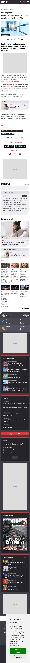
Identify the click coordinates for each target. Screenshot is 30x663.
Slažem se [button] (18, 649)
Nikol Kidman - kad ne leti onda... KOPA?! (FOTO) (15, 568)
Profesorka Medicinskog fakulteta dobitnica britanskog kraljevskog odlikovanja (15, 363)
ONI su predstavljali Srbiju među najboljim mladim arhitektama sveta (15, 382)
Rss (26, 434)
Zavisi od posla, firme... (11, 453)
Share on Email (22, 39)
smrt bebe (19, 131)
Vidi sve (24, 358)
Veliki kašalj (5, 131)
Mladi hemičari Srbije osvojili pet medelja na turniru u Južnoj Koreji (15, 369)
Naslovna (6, 625)
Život (5, 636)
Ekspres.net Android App (20, 146)
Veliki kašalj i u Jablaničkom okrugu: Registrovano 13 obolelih (15, 234)
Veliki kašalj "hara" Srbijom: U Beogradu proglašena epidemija (15, 253)
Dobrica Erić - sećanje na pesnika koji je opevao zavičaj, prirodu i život (15, 413)
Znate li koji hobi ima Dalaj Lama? (15, 581)
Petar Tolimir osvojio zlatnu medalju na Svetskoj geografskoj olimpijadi (15, 376)
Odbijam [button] (18, 652)
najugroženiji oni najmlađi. (12, 81)
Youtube (20, 154)
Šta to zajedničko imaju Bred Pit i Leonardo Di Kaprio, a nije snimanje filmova (15, 575)
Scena (6, 632)
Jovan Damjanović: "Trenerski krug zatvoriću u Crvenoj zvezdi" (15, 407)
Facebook (10, 154)
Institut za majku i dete (8, 134)
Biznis (6, 629)
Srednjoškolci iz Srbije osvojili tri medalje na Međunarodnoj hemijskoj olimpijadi (15, 388)
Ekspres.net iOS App (9, 146)
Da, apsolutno (8, 447)
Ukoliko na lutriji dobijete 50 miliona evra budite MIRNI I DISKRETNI (15, 419)
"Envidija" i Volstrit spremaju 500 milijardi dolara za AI (15, 402)
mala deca (9, 84)
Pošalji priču (24, 1)
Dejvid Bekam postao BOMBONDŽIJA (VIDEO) (15, 562)
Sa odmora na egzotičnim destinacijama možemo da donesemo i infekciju (15, 426)
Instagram (15, 154)
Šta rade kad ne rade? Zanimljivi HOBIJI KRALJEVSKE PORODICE (15, 588)
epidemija (12, 131)
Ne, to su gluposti (9, 450)
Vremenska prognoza (15, 315)
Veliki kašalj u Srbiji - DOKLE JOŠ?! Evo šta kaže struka (15, 105)
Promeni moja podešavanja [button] (18, 656)
